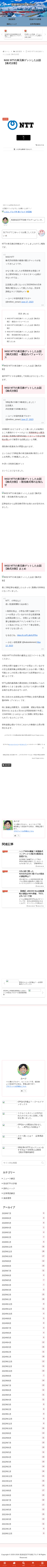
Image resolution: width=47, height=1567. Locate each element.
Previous (2, 34)
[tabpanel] (13, 34)
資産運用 (7, 765)
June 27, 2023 (27, 302)
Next (45, 34)
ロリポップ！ (23, 744)
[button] (42, 1162)
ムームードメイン (14, 744)
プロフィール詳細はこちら (24, 831)
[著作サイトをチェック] (15, 835)
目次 (20, 314)
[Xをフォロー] (18, 835)
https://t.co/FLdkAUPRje (27, 635)
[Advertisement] (23, 90)
